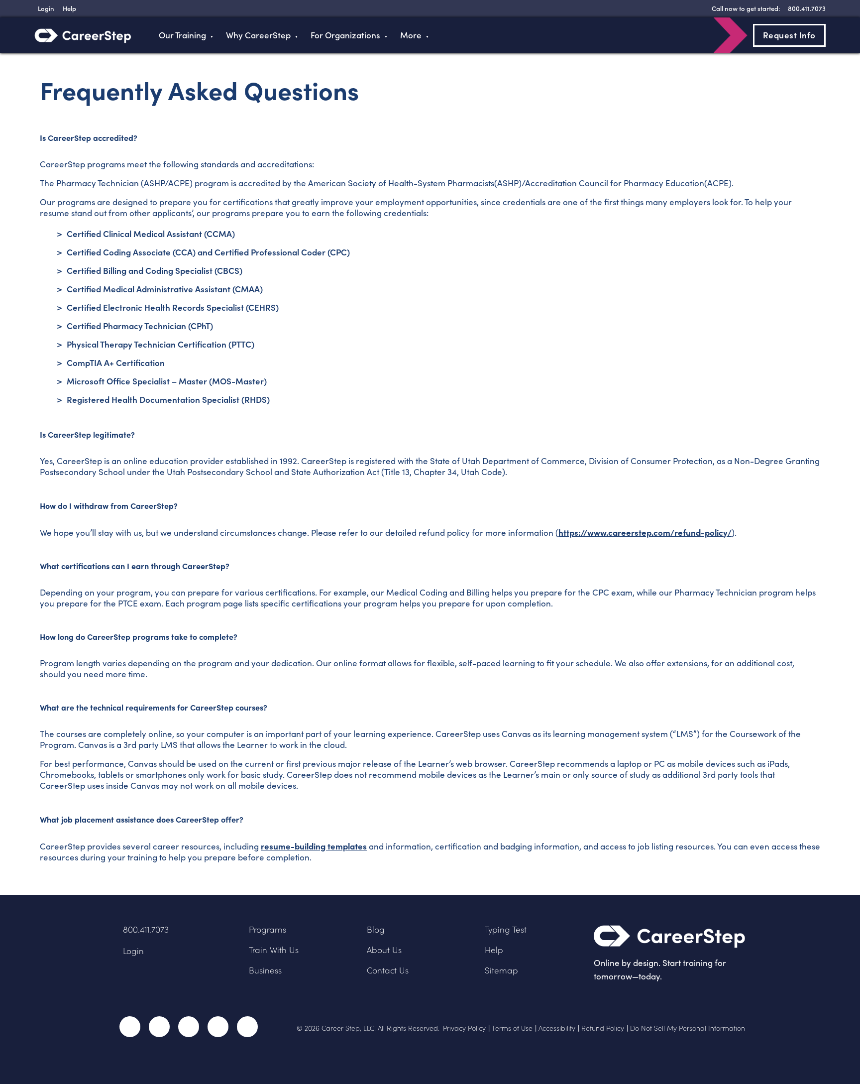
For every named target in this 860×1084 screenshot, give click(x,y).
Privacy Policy (464, 1028)
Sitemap (501, 970)
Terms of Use (512, 1028)
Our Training (182, 35)
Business (265, 970)
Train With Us (274, 950)
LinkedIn (218, 1026)
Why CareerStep (258, 35)
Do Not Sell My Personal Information (687, 1028)
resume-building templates (314, 845)
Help (494, 950)
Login (133, 951)
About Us (384, 950)
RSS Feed (248, 1030)
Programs (267, 929)
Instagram (188, 1026)
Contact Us (388, 970)
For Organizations (345, 35)
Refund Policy (602, 1028)
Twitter (159, 1026)
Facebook (129, 1026)
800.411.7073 (146, 929)
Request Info (789, 35)
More (411, 35)
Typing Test (506, 929)
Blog (376, 929)
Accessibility (556, 1028)
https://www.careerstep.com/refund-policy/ (645, 532)
